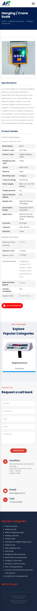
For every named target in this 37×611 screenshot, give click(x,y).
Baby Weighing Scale (12, 548)
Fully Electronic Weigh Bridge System (18, 542)
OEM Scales (9, 551)
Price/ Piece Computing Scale (16, 557)
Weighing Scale (10, 529)
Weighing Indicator (19, 363)
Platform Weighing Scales (14, 532)
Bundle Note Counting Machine (16, 576)
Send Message (18, 450)
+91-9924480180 (15, 502)
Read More (18, 368)
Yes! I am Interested (13, 306)
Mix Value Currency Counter (15, 564)
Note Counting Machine (13, 567)
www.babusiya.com (18, 603)
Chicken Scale (10, 539)
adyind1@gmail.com (17, 493)
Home (4, 21)
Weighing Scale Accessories (15, 554)
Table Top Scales (11, 526)
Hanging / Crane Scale (16, 21)
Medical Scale (10, 545)
